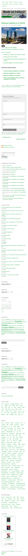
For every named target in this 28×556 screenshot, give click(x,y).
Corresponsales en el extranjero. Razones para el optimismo (13, 254)
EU (22, 321)
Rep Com (15, 440)
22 (9, 307)
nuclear (23, 327)
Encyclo (19, 411)
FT (24, 422)
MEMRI (3, 414)
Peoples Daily (4, 426)
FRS (6, 409)
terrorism (4, 333)
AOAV (15, 442)
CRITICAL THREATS (20, 485)
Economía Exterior (16, 85)
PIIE (2, 407)
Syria (23, 331)
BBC (8, 424)
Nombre (5, 114)
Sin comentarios (18, 25)
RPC (16, 435)
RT (10, 437)
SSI (23, 411)
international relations (12, 325)
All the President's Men (8, 538)
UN (14, 333)
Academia (15, 506)
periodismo (5, 329)
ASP (2, 403)
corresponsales (19, 319)
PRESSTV (3, 444)
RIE (9, 407)
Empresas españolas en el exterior (15, 49)
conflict (14, 319)
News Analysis (16, 438)
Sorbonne (10, 498)
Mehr (7, 460)
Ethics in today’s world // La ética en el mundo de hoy (12, 261)
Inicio (3, 2)
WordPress (12, 551)
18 (3, 307)
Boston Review (4, 433)
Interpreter (6, 455)
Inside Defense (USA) (20, 483)
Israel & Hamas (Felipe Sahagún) (17, 188)
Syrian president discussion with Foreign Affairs (11, 207)
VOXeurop (16, 469)
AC (2, 412)
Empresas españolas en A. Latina (12, 73)
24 (1, 308)
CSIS (15, 407)
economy (13, 321)
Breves (10, 4)
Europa (24, 321)
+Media (23, 444)
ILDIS (2, 411)
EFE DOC (3, 474)
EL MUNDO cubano (5, 271)
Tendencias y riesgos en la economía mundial (14, 54)
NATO (13, 447)
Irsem (13, 409)
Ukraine (11, 333)
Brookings (7, 403)
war (19, 333)
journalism (5, 327)
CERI (2, 409)
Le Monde (17, 422)
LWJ (24, 451)
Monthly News (4, 471)
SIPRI (23, 407)
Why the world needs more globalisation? (9, 258)
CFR (22, 403)
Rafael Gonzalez (6, 174)
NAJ (10, 438)
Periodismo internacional (8, 516)
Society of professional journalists (8, 268)
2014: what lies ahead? (6, 238)
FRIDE (13, 405)
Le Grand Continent (12, 480)
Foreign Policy (13, 323)
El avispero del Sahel (5, 235)
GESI (8, 476)
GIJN (10, 447)
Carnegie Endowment (14, 403)
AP (8, 437)
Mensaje (5, 101)
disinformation (8, 321)
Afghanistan (3, 319)
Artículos (15, 2)
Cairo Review (20, 453)
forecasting (8, 323)
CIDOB (5, 405)
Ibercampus (12, 500)
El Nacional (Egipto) (11, 488)
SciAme (6, 449)
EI (14, 431)
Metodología (4, 242)
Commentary (11, 433)
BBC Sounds (20, 480)
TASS (20, 476)
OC (22, 446)
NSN (11, 411)
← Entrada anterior (6, 137)
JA (9, 426)
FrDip (6, 407)
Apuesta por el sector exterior (10, 56)
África (2, 334)
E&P (7, 435)
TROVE (9, 458)
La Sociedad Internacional (6, 232)
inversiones (3, 86)
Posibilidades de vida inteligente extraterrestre (11, 218)
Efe (13, 435)
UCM (14, 497)
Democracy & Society (6, 465)
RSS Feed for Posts (7, 145)
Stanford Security (5, 507)
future (21, 323)
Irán (19, 325)
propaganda (21, 329)
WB (2, 455)
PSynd (21, 405)
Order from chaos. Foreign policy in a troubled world (12, 222)
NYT (21, 422)
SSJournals (7, 467)
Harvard (22, 497)
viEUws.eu (9, 462)
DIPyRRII (7, 500)
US (17, 333)
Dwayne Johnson (6, 190)
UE (8, 333)
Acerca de (4, 6)
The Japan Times (16, 478)
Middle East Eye (14, 474)
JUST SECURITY (5, 485)
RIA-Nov (15, 444)
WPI (22, 465)
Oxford (18, 428)
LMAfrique (12, 460)
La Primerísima (9, 442)
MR (10, 449)
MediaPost (22, 449)
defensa (2, 321)
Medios (20, 2)
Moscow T (3, 428)
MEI (16, 414)
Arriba (2, 554)
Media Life (14, 458)
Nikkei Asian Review (5, 463)
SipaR (13, 504)
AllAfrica (3, 431)
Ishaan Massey (6, 185)
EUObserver (4, 480)
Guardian (3, 424)
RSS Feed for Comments (8, 147)
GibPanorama (4, 447)
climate (11, 319)
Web (4, 124)
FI (11, 426)
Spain (20, 331)
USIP (19, 412)
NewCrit (3, 460)
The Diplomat (4, 451)
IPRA (17, 409)
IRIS (9, 409)
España (10, 2)
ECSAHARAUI (11, 483)
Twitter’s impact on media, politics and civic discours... (12, 210)
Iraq (17, 325)
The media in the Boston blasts (7, 228)
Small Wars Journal (16, 465)
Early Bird (3, 462)
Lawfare (10, 469)
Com (19, 442)
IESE (2, 500)
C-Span (17, 481)
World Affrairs (13, 455)
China (7, 319)
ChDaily (5, 430)
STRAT (18, 407)
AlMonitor (3, 438)
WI (4, 412)
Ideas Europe (13, 412)
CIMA (19, 444)
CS (7, 438)
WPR (2, 467)
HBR (24, 433)
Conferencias (5, 4)
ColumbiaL (18, 504)
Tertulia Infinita (18, 460)
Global (4, 325)
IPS (19, 446)
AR (15, 428)
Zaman (19, 456)
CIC (2, 405)
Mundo (6, 2)
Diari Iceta (3, 446)
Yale (2, 498)
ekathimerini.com (5, 487)
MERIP (2, 442)
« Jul (2, 311)
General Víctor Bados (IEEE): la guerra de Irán (15, 169)
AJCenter (22, 500)
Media (11, 327)
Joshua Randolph (6, 179)
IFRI (17, 405)
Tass (14, 462)
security (8, 331)
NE (17, 431)
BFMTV (21, 437)
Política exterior (9, 86)
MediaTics (9, 444)
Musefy (4, 167)
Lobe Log (3, 476)
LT (1, 430)
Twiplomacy (3, 458)
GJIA (14, 498)
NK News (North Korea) (6, 478)
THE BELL (3, 488)
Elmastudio (3, 552)
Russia (3, 331)
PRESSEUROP (9, 431)
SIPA (18, 497)
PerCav (15, 446)
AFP (14, 437)
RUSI (23, 412)
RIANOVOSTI (19, 447)
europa (22, 428)
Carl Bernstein (9, 539)
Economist (17, 424)
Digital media (18, 433)
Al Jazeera (7, 422)
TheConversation (13, 476)
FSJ (9, 471)
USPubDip (11, 414)
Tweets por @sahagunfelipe (7, 396)
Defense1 (10, 451)
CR (11, 440)
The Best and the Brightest (8, 530)
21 (7, 307)
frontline (15, 411)
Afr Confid (11, 430)
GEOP (8, 412)
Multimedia (15, 4)
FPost (14, 449)
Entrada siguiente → (22, 139)
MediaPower (17, 467)
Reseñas (21, 4)
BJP (10, 435)
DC (21, 438)
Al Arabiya (16, 451)
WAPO (12, 422)
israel (23, 325)
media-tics (13, 463)
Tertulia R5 (3, 453)
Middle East (19, 327)
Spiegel (11, 424)
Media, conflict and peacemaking (14, 167)
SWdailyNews (10, 446)
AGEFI (22, 471)
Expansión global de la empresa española (13, 62)
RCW (2, 449)
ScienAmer (3, 437)
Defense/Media (4, 469)
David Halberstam (9, 531)
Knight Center (9, 497)
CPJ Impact (13, 456)
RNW (14, 426)
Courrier (22, 424)
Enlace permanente (17, 86)
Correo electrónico (7, 119)
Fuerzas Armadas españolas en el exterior (14, 71)
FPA (10, 405)
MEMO (21, 474)
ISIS (21, 325)
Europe (3, 323)
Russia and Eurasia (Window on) (8, 481)
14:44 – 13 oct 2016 (6, 52)
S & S (7, 440)
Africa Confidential (16, 471)
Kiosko (8, 474)
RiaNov (18, 426)
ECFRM (7, 411)
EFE (15, 430)
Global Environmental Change (16, 487)
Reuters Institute (20, 472)
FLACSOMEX (4, 502)
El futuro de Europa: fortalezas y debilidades (10, 264)
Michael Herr (9, 523)
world (23, 333)
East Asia (20, 414)
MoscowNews (10, 428)
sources (17, 331)
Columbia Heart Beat (5, 456)
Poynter (18, 462)
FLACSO (22, 498)
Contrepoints (19, 455)
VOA (20, 435)
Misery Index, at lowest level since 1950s (10, 274)
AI (11, 407)
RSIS (11, 507)
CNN (2, 422)
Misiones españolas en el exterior (12, 75)
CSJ (5, 498)
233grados (14, 453)
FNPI (18, 500)
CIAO (18, 498)
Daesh (23, 319)
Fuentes (18, 323)
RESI (12, 467)
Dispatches (8, 522)
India (20, 451)
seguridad (13, 331)
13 (6, 305)
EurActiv (3, 440)
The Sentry (12, 485)
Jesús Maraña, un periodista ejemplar (9, 225)
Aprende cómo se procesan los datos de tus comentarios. (13, 133)
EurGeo (19, 458)
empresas (23, 85)
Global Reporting (4, 472)
